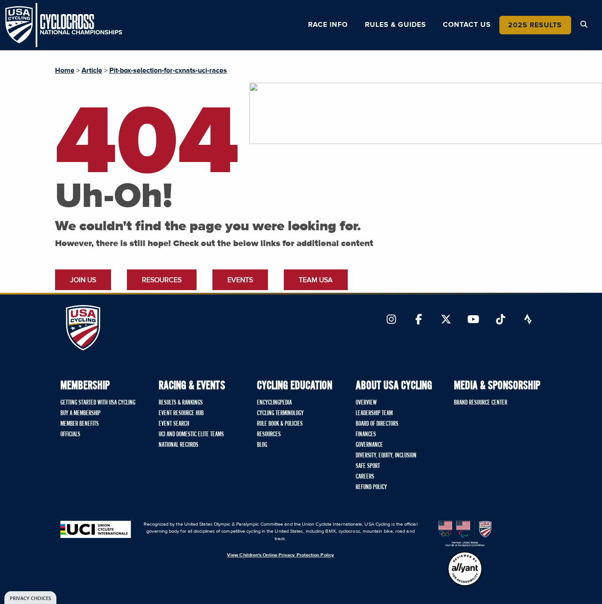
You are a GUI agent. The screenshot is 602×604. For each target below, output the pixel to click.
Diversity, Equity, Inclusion (386, 456)
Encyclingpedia (274, 403)
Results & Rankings (181, 403)
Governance (369, 445)
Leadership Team (374, 413)
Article (92, 70)
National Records (178, 445)
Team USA (316, 280)
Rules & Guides (395, 24)
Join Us (83, 280)
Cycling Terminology (280, 413)
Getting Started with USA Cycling (97, 403)
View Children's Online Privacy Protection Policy (280, 554)
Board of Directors (377, 424)
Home (64, 70)
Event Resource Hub (181, 413)
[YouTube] (473, 320)
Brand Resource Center (480, 403)
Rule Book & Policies (280, 424)
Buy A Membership (80, 413)
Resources (162, 280)
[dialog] (30, 597)
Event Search (174, 424)
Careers (365, 477)
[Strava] (528, 320)
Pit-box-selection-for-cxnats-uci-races (168, 70)
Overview (366, 403)
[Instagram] (391, 320)
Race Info (328, 24)
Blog (262, 445)
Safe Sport (368, 466)
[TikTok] (500, 320)
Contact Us (467, 24)
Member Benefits (79, 424)
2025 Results (535, 25)
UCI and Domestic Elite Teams (191, 434)
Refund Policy (371, 487)
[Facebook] (418, 320)
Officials (70, 434)
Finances (366, 434)
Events (240, 280)
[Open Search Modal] (584, 24)
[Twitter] (446, 320)
